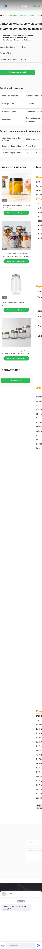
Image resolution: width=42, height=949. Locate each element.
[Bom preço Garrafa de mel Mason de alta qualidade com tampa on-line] (16, 284)
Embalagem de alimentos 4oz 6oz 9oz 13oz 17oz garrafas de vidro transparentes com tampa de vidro (16, 207)
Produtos (36, 6)
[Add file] (3, 945)
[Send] (39, 945)
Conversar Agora (16, 72)
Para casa (7, 15)
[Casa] (9, 6)
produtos (16, 15)
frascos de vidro (27, 15)
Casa (24, 6)
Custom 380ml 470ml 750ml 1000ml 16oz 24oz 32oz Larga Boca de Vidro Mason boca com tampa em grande (15, 256)
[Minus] (38, 894)
